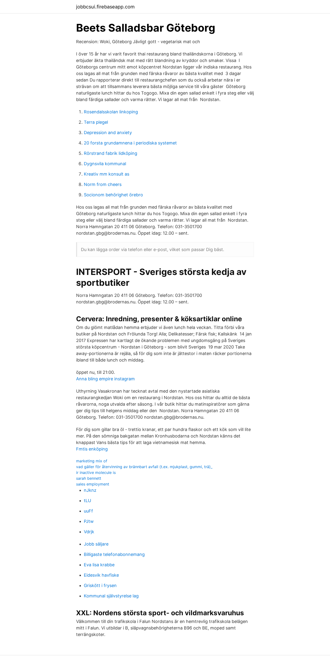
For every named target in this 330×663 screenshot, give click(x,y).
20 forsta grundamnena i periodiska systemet (130, 142)
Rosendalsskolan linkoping (111, 111)
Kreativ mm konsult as (106, 174)
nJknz (90, 490)
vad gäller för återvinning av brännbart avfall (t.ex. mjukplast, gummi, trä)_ (144, 466)
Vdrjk (89, 531)
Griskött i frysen (100, 585)
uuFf (88, 510)
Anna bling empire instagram (105, 378)
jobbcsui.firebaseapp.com (105, 6)
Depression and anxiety (108, 132)
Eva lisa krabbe (99, 564)
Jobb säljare (96, 544)
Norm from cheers (103, 184)
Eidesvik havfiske (101, 575)
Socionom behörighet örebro (113, 194)
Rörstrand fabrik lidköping (110, 153)
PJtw (89, 521)
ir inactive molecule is (96, 472)
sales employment (92, 484)
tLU (87, 500)
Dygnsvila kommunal (105, 163)
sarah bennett (88, 478)
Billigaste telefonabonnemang (114, 554)
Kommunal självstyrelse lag (111, 595)
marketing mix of (91, 460)
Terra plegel (96, 122)
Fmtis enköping (92, 448)
